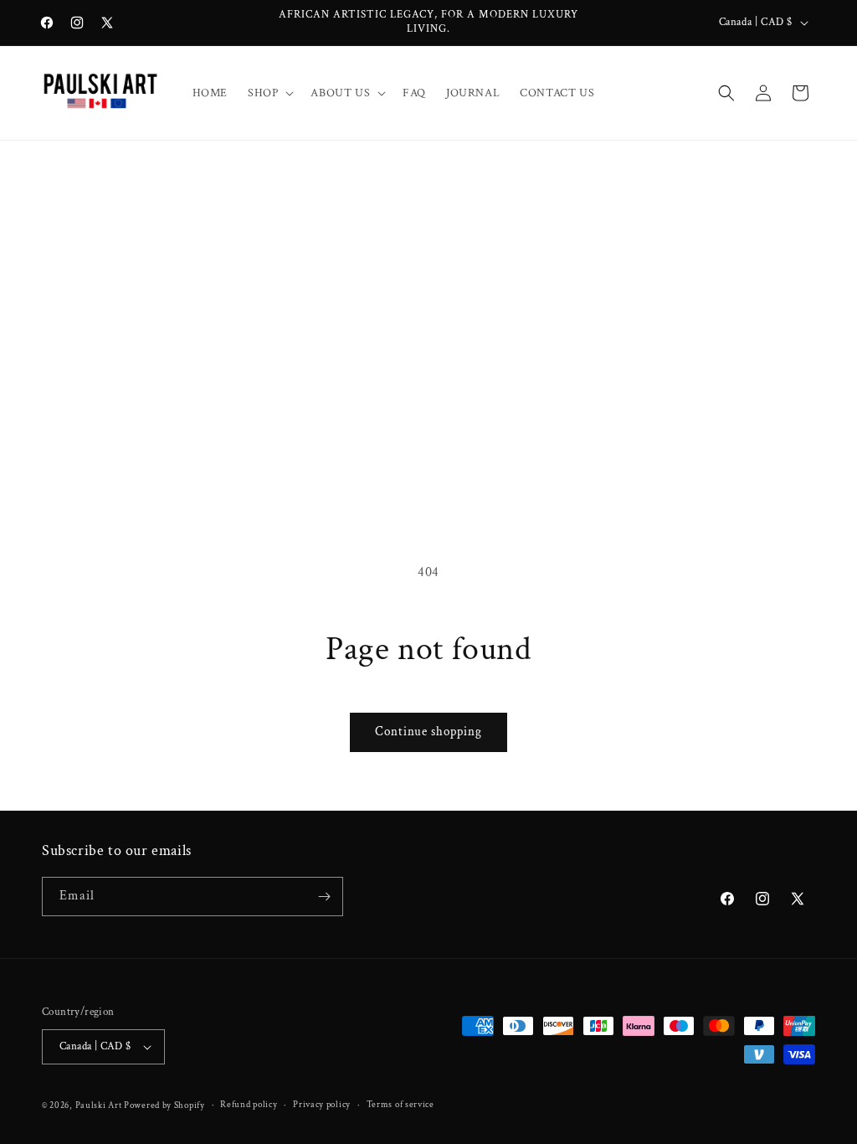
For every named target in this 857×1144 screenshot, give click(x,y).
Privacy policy (322, 1105)
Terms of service (400, 1105)
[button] (269, 93)
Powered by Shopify (164, 1105)
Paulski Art (99, 1105)
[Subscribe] (323, 896)
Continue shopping (428, 731)
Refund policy (248, 1105)
